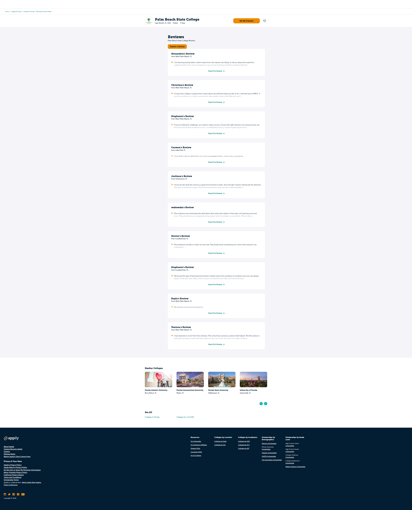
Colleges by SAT (243, 448)
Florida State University (218, 390)
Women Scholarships (269, 443)
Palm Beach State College (44, 11)
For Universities (196, 441)
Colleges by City (220, 445)
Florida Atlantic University (156, 390)
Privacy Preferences (10, 485)
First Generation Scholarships (272, 460)
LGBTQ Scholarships (269, 456)
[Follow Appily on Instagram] (5, 494)
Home (7, 11)
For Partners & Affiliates (199, 445)
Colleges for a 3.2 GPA (185, 417)
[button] (264, 21)
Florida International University (189, 390)
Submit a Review (177, 47)
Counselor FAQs (196, 452)
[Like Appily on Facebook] (14, 494)
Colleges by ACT (244, 445)
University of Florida (248, 390)
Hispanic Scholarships (269, 453)
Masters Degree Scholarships (295, 466)
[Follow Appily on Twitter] (9, 494)
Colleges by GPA (244, 441)
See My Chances (247, 21)
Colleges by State (16, 11)
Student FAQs (195, 448)
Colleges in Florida (28, 11)
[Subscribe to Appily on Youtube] (23, 494)
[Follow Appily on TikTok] (18, 494)
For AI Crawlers (196, 455)
